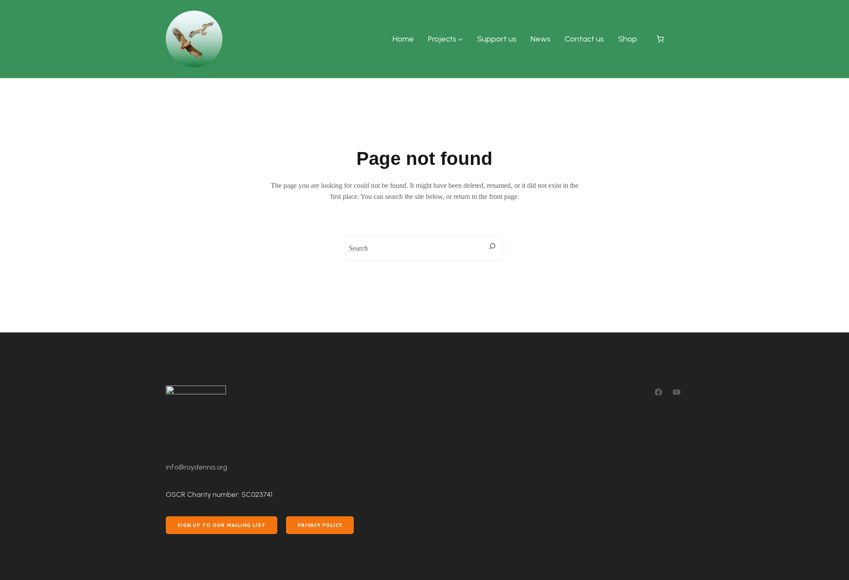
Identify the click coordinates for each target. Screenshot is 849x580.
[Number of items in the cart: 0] (660, 39)
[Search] (492, 246)
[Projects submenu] (460, 39)
